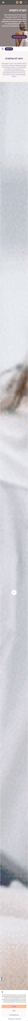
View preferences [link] (14, 1015)
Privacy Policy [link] (11, 1018)
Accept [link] (14, 1006)
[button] (2, 992)
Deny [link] (14, 1010)
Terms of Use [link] (18, 1018)
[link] (2, 979)
